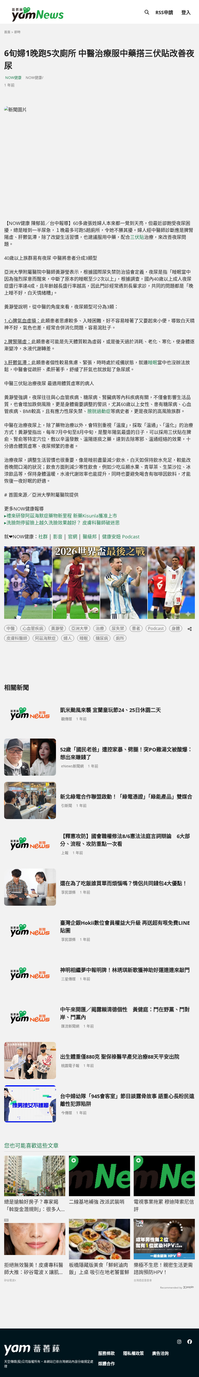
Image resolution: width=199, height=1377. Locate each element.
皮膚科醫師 (16, 638)
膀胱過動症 (99, 411)
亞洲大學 (79, 628)
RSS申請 (164, 12)
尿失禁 (118, 628)
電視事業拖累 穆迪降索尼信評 (164, 1205)
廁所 (120, 638)
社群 (43, 536)
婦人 (67, 638)
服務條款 (106, 1353)
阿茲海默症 (45, 638)
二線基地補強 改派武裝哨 (96, 1201)
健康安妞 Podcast (120, 536)
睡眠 (152, 362)
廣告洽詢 (160, 1353)
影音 (57, 536)
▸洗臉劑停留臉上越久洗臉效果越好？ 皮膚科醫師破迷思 (62, 523)
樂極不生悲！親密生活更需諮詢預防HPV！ (163, 1269)
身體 (176, 628)
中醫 (10, 628)
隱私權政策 (133, 1353)
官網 (72, 536)
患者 (136, 628)
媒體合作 (106, 1363)
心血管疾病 (33, 628)
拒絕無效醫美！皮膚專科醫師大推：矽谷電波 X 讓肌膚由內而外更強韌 (34, 1269)
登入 (186, 12)
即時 (17, 32)
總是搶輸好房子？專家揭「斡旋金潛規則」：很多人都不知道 (32, 1205)
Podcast (156, 628)
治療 (100, 628)
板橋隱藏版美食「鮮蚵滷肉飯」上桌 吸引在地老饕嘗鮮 (99, 1269)
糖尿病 (102, 638)
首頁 (7, 32)
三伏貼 (137, 237)
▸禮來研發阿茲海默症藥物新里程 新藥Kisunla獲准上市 (60, 516)
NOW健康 (13, 77)
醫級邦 (90, 536)
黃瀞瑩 (57, 628)
